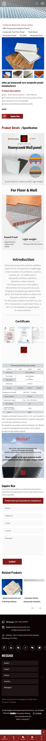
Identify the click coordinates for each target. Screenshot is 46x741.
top (41, 739)
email (32, 739)
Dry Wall (23, 35)
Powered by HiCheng (23, 713)
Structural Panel (36, 35)
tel (14, 739)
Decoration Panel (9, 35)
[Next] (42, 74)
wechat (23, 739)
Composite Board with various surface (18, 25)
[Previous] (3, 74)
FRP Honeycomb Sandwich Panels (16, 28)
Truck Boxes (33, 32)
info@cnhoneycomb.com (20, 627)
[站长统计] (13, 713)
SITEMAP (38, 713)
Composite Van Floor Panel (13, 32)
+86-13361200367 (21, 622)
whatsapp (4, 739)
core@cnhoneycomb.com (20, 630)
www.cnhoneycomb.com (23, 716)
